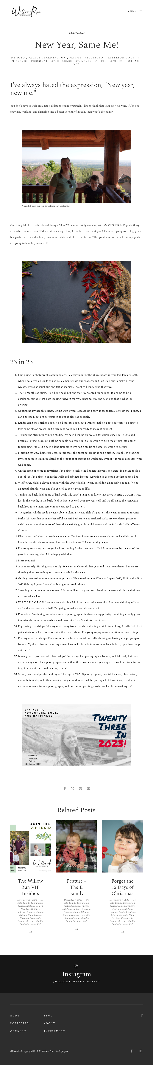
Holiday (35, 909)
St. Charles (61, 61)
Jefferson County (123, 58)
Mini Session (34, 915)
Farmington (55, 58)
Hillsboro (94, 58)
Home (15, 1016)
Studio (101, 61)
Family (35, 58)
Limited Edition (80, 912)
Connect (18, 1031)
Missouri (20, 61)
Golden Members (79, 906)
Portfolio (19, 1023)
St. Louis (83, 61)
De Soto (18, 58)
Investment (54, 1031)
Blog (48, 1016)
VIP (76, 64)
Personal (39, 61)
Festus (75, 58)
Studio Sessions (124, 61)
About (49, 1023)
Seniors (33, 918)
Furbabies (117, 909)
